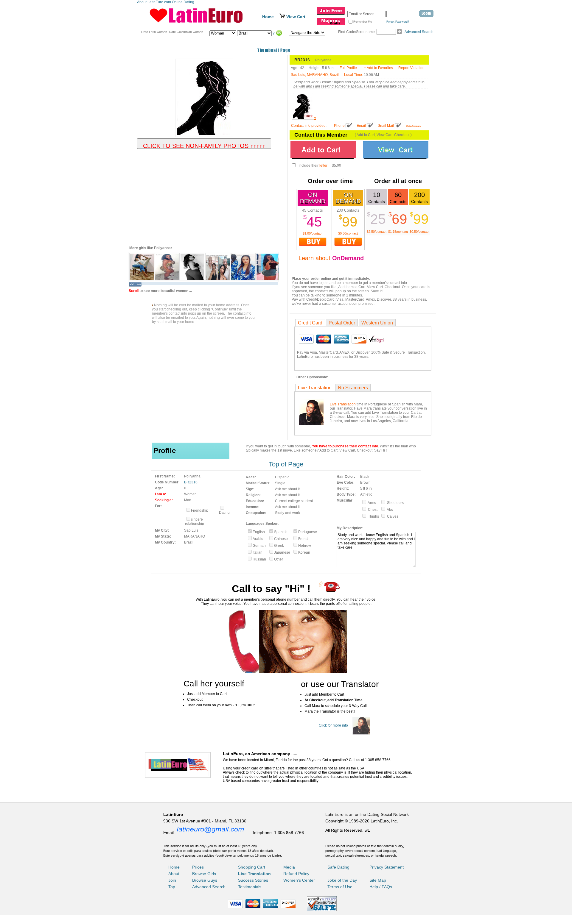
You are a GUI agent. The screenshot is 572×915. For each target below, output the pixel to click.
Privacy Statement (386, 867)
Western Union (377, 322)
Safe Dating (338, 867)
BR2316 (191, 482)
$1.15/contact (398, 231)
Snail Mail (386, 126)
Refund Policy (296, 873)
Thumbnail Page (273, 50)
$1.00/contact (312, 233)
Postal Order (342, 322)
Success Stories (253, 880)
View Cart (295, 16)
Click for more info (333, 725)
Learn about (331, 258)
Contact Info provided (308, 126)
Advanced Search (419, 32)
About (173, 873)
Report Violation (411, 68)
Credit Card (310, 322)
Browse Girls (204, 873)
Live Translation (315, 387)
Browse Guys (204, 880)
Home (268, 16)
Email (361, 126)
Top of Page (286, 464)
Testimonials (249, 886)
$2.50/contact (376, 231)
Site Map (377, 880)
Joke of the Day (342, 880)
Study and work (287, 513)
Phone (339, 126)
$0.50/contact (348, 233)
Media (289, 867)
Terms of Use (339, 886)
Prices (198, 867)
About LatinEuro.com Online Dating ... (168, 2)
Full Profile (348, 68)
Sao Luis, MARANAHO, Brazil (315, 75)
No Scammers (353, 387)
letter (323, 165)
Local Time (353, 75)
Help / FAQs (380, 886)
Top (171, 886)
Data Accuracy (413, 126)
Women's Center (299, 880)
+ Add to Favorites (378, 68)
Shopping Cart (251, 867)
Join (172, 880)
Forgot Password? (397, 21)
